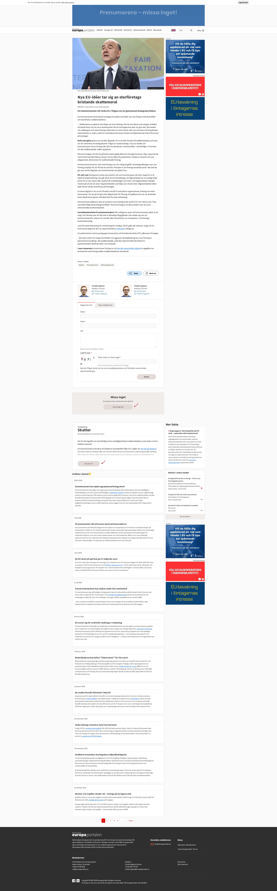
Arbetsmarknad (139, 30)
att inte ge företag (148, 448)
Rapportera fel (86, 305)
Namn (82, 311)
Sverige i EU (108, 30)
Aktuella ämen (191, 845)
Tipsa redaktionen (105, 305)
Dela (136, 273)
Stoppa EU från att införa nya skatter (182, 494)
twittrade (120, 228)
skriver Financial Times (127, 666)
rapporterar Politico (117, 492)
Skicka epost (99, 291)
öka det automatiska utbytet (129, 248)
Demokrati (128, 30)
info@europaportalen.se (162, 844)
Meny (199, 30)
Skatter (81, 265)
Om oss (195, 849)
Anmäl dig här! (118, 407)
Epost (82, 321)
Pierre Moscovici (92, 265)
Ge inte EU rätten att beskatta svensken (183, 505)
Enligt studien (91, 698)
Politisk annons (199, 75)
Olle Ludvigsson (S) (107, 265)
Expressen (135, 698)
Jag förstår (243, 2)
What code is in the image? (109, 357)
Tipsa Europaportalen (185, 849)
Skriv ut (152, 273)
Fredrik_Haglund (100, 294)
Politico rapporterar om (114, 565)
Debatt (149, 30)
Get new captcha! (81, 364)
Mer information (68, 2)
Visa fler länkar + (185, 516)
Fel (81, 331)
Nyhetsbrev (182, 845)
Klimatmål (118, 30)
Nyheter (100, 30)
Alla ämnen (157, 30)
